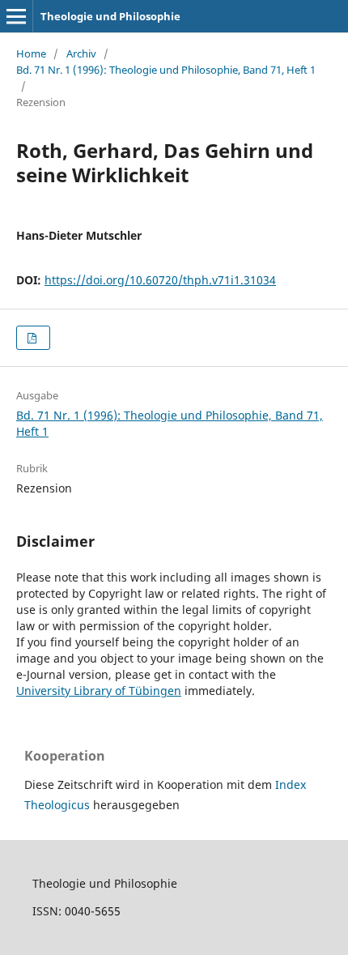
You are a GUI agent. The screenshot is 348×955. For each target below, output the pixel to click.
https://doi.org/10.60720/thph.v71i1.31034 (160, 280)
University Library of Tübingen (98, 690)
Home (31, 53)
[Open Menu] (16, 16)
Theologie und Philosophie (110, 16)
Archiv (81, 53)
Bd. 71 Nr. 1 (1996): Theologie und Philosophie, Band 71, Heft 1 (166, 69)
